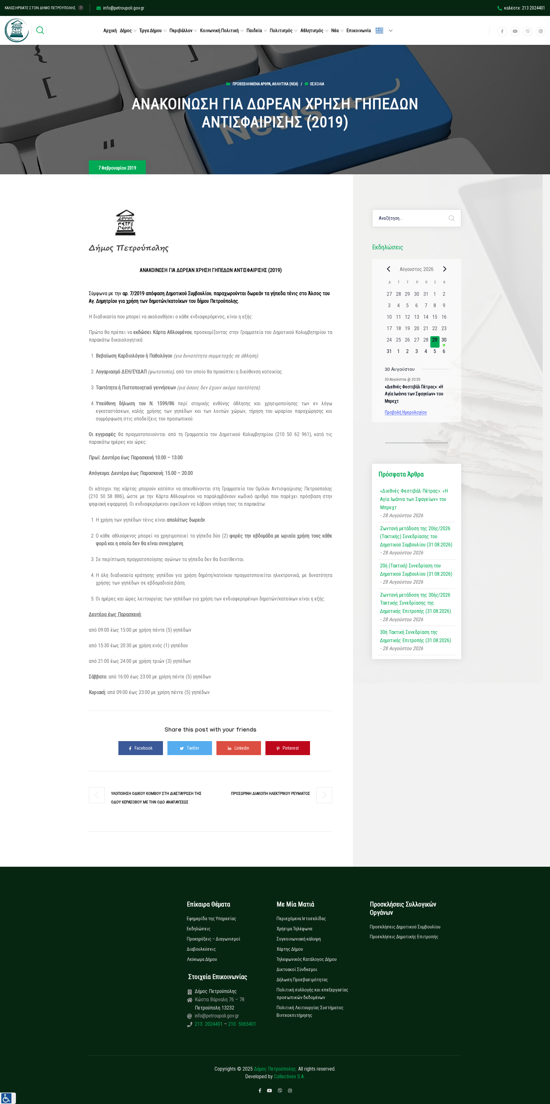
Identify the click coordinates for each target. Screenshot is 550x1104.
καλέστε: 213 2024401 (524, 7)
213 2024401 (209, 1024)
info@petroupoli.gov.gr (123, 7)
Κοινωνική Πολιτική (219, 30)
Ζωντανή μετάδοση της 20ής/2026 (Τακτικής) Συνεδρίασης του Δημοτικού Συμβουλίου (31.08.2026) (416, 536)
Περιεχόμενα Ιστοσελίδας (301, 918)
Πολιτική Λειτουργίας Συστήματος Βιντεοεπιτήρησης (310, 1011)
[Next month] (445, 269)
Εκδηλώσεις (198, 929)
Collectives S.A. (289, 1076)
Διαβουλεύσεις (201, 949)
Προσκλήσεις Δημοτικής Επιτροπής (404, 937)
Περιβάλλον (181, 30)
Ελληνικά (386, 30)
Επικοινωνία (359, 30)
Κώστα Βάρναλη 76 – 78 (219, 999)
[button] (8, 1098)
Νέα (335, 30)
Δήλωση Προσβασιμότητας (302, 979)
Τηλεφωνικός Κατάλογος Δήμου (307, 959)
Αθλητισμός (311, 30)
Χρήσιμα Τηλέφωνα (294, 929)
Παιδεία (254, 30)
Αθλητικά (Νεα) (285, 84)
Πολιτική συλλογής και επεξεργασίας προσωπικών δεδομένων (312, 993)
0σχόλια (317, 84)
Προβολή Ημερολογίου (406, 412)
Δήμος (126, 30)
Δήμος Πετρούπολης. (275, 1069)
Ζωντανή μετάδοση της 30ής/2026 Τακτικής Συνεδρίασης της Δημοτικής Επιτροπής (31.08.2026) (415, 603)
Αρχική (110, 30)
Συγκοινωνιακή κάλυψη (299, 939)
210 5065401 (241, 1024)
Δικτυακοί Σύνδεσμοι (297, 969)
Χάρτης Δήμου (290, 949)
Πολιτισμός (281, 30)
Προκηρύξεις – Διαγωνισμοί (213, 939)
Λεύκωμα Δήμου (202, 959)
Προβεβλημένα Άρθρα (252, 84)
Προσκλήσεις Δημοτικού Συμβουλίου (405, 927)
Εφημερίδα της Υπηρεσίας (211, 918)
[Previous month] (388, 269)
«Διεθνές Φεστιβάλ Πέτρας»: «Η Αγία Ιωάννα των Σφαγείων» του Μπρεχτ (414, 394)
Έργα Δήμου (151, 30)
